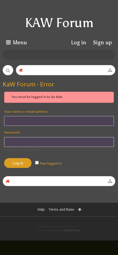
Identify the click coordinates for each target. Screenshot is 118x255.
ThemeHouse (71, 230)
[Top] (107, 230)
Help (41, 209)
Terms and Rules (61, 209)
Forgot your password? (22, 150)
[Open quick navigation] (110, 70)
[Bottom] (107, 243)
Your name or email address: (26, 112)
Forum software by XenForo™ (59, 226)
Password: (12, 132)
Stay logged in (50, 163)
